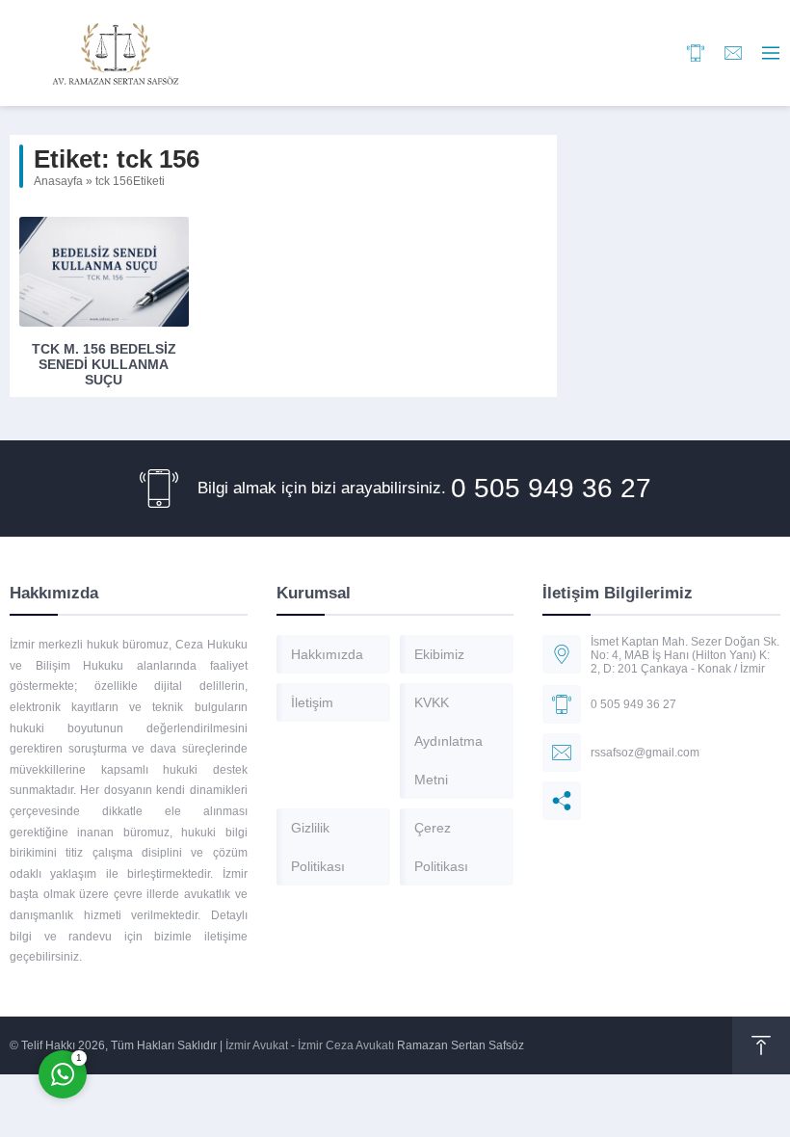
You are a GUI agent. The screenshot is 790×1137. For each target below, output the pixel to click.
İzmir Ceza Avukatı (346, 1045)
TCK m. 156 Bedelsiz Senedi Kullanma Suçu (104, 364)
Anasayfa (58, 181)
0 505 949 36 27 (551, 488)
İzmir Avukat (256, 1045)
